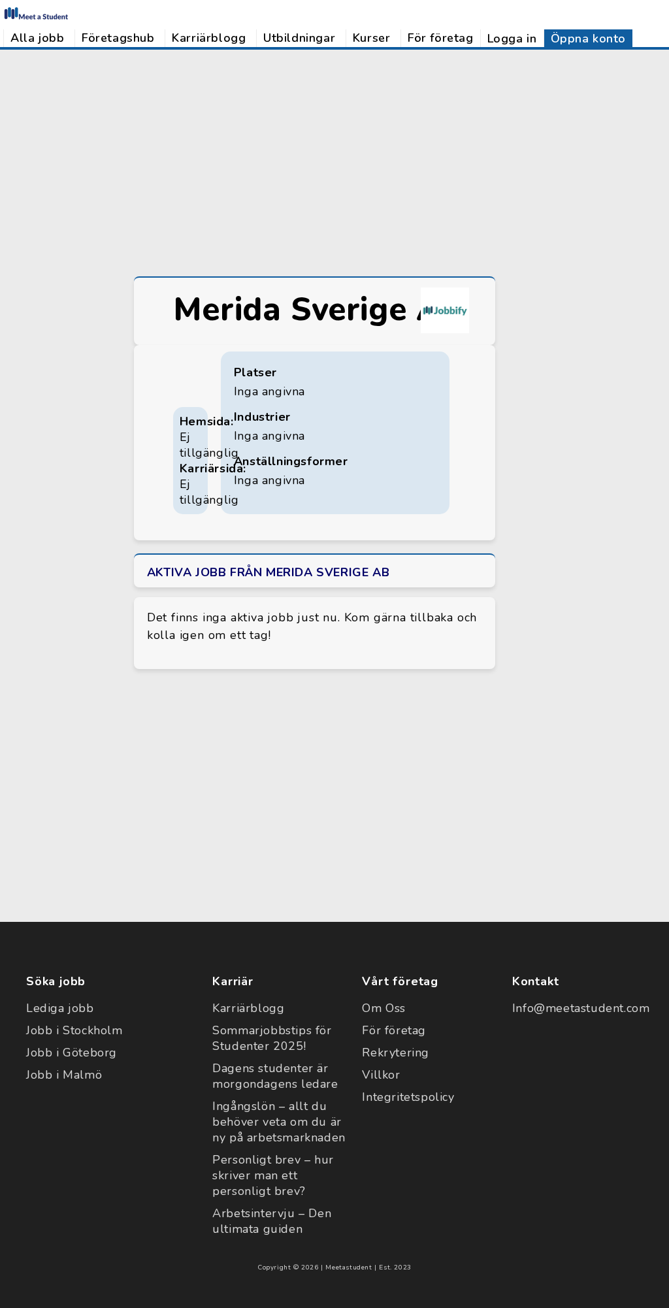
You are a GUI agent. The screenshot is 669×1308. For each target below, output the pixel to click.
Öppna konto (589, 38)
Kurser (372, 38)
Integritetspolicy (408, 1097)
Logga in (512, 38)
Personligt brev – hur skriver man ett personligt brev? (273, 1175)
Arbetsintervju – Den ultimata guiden (271, 1221)
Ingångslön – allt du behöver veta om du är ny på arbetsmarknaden (279, 1121)
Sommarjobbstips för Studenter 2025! (271, 1038)
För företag (441, 38)
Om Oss (384, 1008)
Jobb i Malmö (64, 1075)
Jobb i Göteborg (71, 1052)
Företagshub (118, 38)
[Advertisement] (334, 161)
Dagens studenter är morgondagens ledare (275, 1076)
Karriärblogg (209, 38)
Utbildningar (299, 38)
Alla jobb (37, 38)
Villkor (381, 1075)
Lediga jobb (60, 1008)
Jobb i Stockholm (74, 1030)
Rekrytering (395, 1052)
